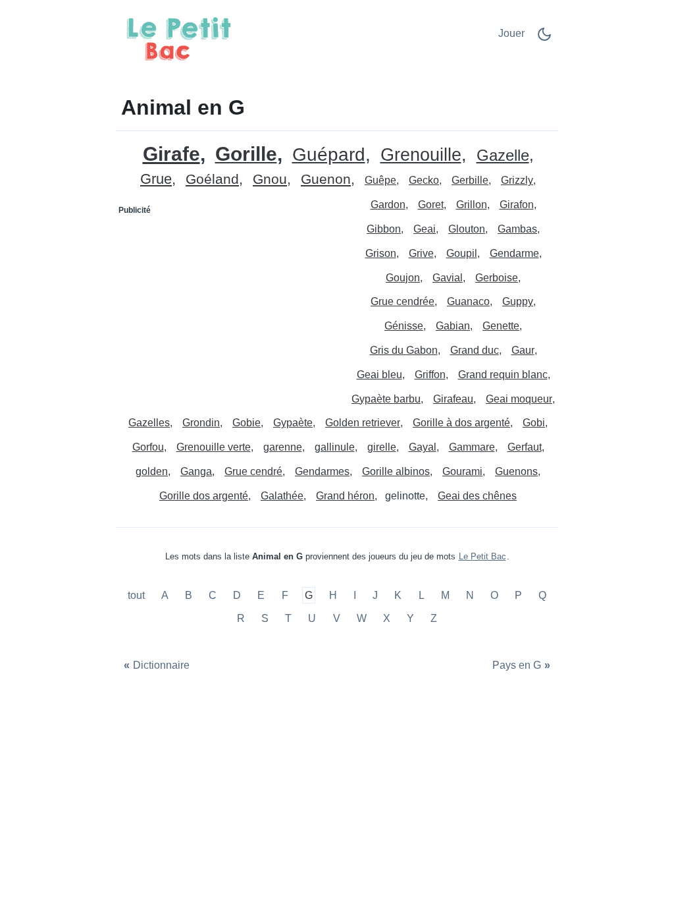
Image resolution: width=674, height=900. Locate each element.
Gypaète (293, 422)
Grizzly (517, 180)
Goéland (212, 179)
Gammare (472, 447)
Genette (500, 325)
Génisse (403, 325)
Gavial (447, 277)
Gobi (534, 422)
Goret (431, 204)
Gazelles (149, 422)
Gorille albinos (396, 471)
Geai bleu (379, 374)
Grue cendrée (402, 301)
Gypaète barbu (386, 399)
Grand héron (345, 495)
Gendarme (514, 253)
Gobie (246, 422)
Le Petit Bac (482, 556)
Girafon (517, 204)
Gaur (522, 350)
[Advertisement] (227, 303)
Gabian (453, 325)
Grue (156, 179)
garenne (282, 447)
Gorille (246, 154)
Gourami (462, 471)
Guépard (328, 155)
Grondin (201, 422)
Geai (424, 229)
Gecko (424, 180)
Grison (380, 253)
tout (137, 595)
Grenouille (420, 155)
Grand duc (474, 350)
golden (152, 471)
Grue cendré (253, 471)
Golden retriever (362, 422)
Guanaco (468, 301)
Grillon (471, 204)
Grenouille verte (213, 447)
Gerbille (470, 180)
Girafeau (453, 399)
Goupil (461, 253)
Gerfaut (524, 447)
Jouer (511, 33)
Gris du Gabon (404, 350)
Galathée (282, 495)
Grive (421, 253)
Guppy (517, 301)
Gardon (388, 204)
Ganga (196, 471)
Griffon (430, 374)
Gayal (422, 447)
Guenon (326, 179)
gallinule (335, 447)
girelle (381, 447)
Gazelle (503, 156)
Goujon (403, 277)
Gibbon (384, 229)
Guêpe (380, 180)
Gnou (270, 179)
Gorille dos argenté (203, 495)
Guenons (516, 471)
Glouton (466, 229)
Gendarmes (322, 471)
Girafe (171, 154)
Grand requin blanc (503, 374)
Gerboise (496, 277)
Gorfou (148, 447)
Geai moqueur (519, 399)
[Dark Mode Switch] (544, 38)
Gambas (517, 229)
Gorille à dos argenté (461, 422)
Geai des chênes (477, 495)
